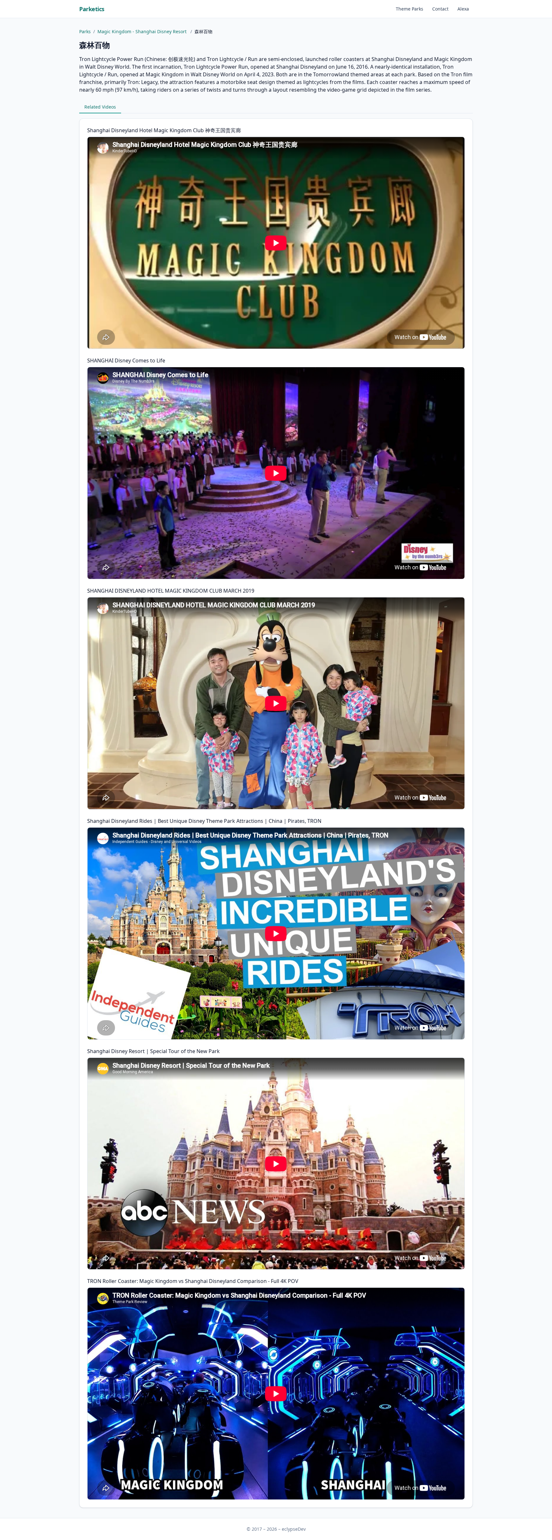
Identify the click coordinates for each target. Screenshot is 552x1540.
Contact (440, 9)
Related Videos (100, 107)
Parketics (91, 9)
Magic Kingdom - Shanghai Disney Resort (142, 31)
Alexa (463, 9)
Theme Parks (409, 9)
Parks (85, 31)
